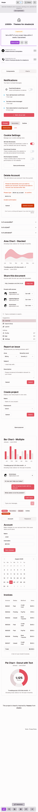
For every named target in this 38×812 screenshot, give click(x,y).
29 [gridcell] (14, 566)
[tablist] (19, 71)
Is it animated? (6, 233)
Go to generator (19, 10)
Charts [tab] (27, 71)
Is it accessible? (7, 222)
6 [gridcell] (17, 570)
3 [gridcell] (7, 570)
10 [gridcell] (7, 574)
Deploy (30, 414)
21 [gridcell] (21, 578)
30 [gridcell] (17, 566)
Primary (5, 123)
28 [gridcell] (11, 566)
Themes (29, 705)
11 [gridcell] (11, 574)
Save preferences (19, 165)
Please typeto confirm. (18, 192)
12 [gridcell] (14, 574)
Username (7, 540)
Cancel (7, 205)
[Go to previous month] (4, 559)
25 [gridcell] (11, 582)
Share (29, 2)
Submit (30, 382)
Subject (6, 361)
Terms (26, 729)
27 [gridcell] (7, 566)
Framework (7, 405)
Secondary (15, 123)
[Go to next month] (33, 559)
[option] (19, 320)
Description (7, 369)
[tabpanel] (19, 386)
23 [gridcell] (4, 582)
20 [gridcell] (18, 578)
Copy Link (29, 283)
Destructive (7, 128)
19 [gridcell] (14, 578)
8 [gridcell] (24, 570)
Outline (24, 123)
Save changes (9, 550)
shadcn (18, 708)
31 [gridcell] (21, 566)
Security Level (24, 353)
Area (5, 353)
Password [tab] (27, 519)
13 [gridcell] (17, 574)
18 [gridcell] (11, 578)
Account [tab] (10, 519)
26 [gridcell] (4, 566)
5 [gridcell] (14, 570)
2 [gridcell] (4, 570)
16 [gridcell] (4, 578)
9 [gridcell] (4, 574)
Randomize (19, 804)
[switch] (31, 89)
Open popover (19, 427)
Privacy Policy (33, 729)
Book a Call (14, 42)
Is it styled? (5, 227)
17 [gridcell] (7, 578)
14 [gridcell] (21, 574)
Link (15, 128)
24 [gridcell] (7, 582)
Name (5, 398)
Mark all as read (20, 115)
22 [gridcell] (24, 578)
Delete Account (28, 205)
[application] (19, 255)
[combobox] (29, 293)
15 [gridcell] (24, 574)
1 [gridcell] (24, 566)
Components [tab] (10, 71)
